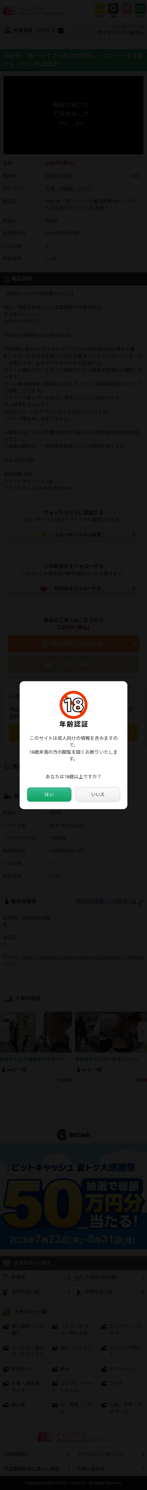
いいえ (98, 794)
